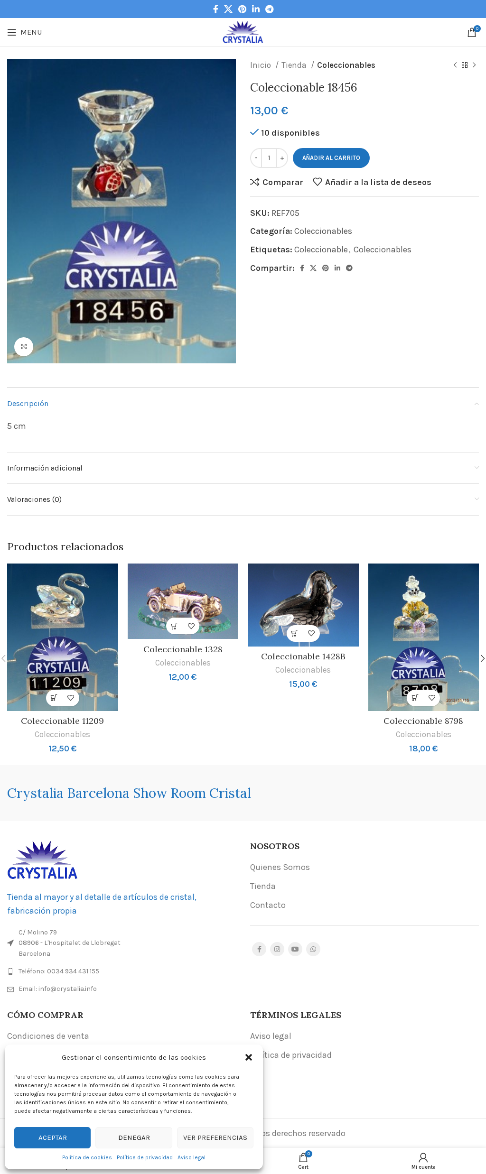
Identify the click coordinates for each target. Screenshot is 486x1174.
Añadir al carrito (331, 157)
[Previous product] (455, 65)
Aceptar (52, 1137)
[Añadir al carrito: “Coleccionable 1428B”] (295, 633)
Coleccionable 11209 (62, 720)
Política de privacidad (145, 1157)
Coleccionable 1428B (303, 656)
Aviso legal (192, 1157)
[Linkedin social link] (255, 9)
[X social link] (228, 9)
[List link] (121, 971)
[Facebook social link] (215, 9)
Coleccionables (346, 65)
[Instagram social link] (277, 949)
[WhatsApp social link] (313, 949)
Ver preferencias (215, 1137)
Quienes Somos (280, 867)
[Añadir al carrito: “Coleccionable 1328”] (174, 626)
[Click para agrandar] (23, 346)
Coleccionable (321, 249)
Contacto (268, 905)
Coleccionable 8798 (423, 720)
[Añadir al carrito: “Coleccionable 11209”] (54, 698)
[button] (248, 1057)
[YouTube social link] (295, 949)
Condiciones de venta (48, 1036)
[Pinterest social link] (242, 9)
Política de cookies (87, 1157)
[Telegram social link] (269, 9)
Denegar (134, 1137)
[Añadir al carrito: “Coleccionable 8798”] (415, 698)
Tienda (294, 65)
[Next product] (474, 65)
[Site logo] (243, 31)
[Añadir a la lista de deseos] (71, 698)
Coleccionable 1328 (183, 649)
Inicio (261, 65)
